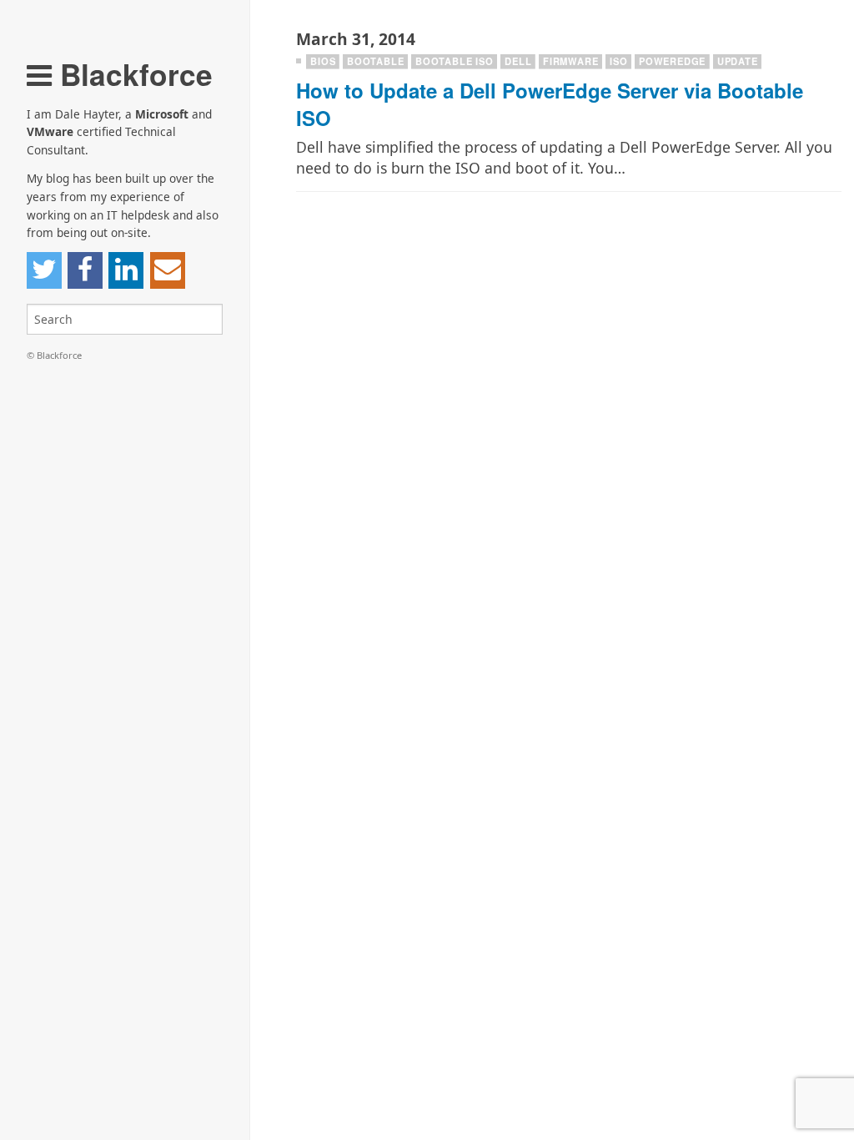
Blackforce (132, 74)
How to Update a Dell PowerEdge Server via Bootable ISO (549, 104)
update (737, 61)
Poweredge (672, 61)
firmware (570, 61)
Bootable (375, 61)
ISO (618, 61)
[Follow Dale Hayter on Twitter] (44, 270)
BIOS (322, 61)
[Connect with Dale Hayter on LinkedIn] (125, 270)
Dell (518, 61)
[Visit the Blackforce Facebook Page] (85, 270)
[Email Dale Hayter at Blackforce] (167, 270)
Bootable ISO (454, 61)
